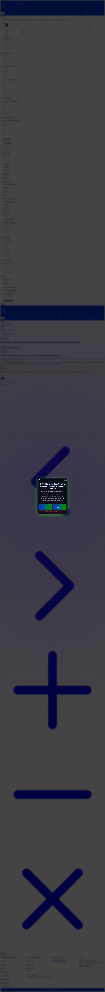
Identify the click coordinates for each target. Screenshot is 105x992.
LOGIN (45, 507)
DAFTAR (59, 507)
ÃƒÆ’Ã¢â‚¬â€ (65, 480)
